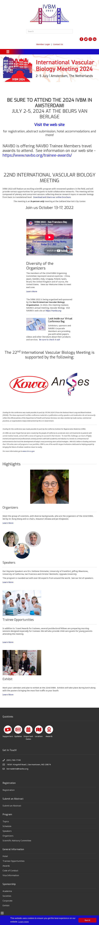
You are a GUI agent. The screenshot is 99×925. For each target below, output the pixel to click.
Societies (7, 895)
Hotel (5, 856)
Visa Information (11, 875)
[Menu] (8, 51)
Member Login (43, 44)
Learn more (23, 922)
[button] (3, 72)
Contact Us (58, 44)
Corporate (7, 900)
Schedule (7, 826)
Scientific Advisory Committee (17, 840)
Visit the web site (49, 124)
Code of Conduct (10, 870)
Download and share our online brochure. (52, 197)
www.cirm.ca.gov (28, 451)
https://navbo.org (53, 310)
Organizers (8, 835)
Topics (6, 821)
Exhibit (6, 905)
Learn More (31, 291)
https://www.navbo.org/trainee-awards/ (37, 155)
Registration (9, 790)
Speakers (7, 831)
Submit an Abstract (12, 805)
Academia (7, 891)
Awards (6, 865)
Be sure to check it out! (49, 339)
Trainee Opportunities (13, 861)
